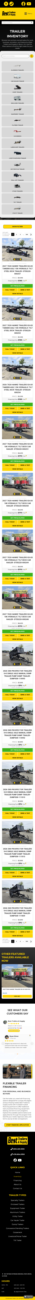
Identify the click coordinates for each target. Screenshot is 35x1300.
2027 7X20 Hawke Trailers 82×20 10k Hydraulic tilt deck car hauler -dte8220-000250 (17, 503)
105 (27, 234)
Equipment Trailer (17, 1208)
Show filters (17, 226)
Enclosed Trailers (17, 1204)
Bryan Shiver (14, 1036)
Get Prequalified (17, 286)
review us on (13, 1030)
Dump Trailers (17, 1224)
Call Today (10, 290)
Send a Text (25, 290)
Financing (18, 1180)
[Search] (31, 56)
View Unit (17, 996)
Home (17, 1172)
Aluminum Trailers (17, 1212)
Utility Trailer (17, 1216)
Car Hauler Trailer (27, 965)
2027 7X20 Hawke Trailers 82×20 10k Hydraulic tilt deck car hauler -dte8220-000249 (17, 560)
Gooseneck (17, 1232)
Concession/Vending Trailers (17, 1228)
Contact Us (17, 1188)
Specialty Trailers (17, 1200)
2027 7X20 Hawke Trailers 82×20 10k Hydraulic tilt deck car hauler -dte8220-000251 (17, 446)
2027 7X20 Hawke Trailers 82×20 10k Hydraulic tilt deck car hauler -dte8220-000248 (17, 616)
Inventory (17, 1176)
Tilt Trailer (17, 1240)
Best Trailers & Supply (16, 1021)
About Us (17, 1184)
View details (17, 293)
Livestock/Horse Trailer (17, 1236)
